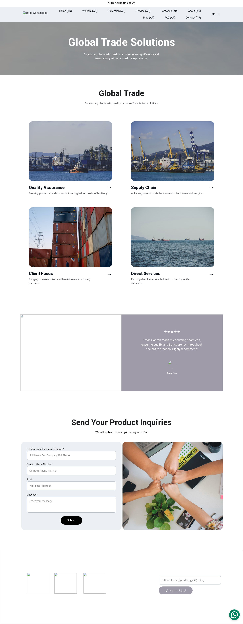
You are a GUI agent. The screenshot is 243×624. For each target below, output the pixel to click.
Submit (71, 520)
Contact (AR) (193, 17)
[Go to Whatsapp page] (99, 566)
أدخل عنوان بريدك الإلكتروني (174, 573)
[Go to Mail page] (91, 566)
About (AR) (194, 11)
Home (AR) (65, 11)
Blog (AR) (148, 17)
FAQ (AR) (170, 17)
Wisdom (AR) (89, 11)
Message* (32, 494)
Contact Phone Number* (40, 464)
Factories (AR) (169, 11)
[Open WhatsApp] (234, 614)
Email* (30, 479)
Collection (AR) (116, 11)
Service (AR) (143, 11)
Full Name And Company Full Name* (45, 449)
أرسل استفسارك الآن (175, 590)
